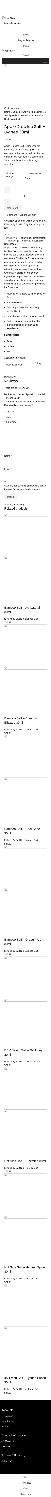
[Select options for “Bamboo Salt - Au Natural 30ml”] (7, 602)
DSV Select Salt (33, 1061)
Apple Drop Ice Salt (36, 221)
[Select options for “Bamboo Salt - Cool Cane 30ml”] (7, 823)
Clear (27, 178)
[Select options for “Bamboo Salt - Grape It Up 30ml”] (7, 934)
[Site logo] (9, 18)
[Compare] (23, 602)
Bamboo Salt (31, 619)
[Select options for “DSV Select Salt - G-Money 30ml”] (7, 1044)
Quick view (15, 602)
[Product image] (25, 577)
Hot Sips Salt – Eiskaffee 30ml (25, 1161)
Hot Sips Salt (31, 1168)
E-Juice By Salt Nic (21, 112)
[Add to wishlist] (30, 602)
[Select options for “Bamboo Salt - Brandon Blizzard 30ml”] (7, 712)
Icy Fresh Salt (32, 1389)
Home (7, 112)
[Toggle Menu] (45, 61)
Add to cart (13, 208)
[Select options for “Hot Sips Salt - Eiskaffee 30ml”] (7, 1155)
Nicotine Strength (10, 175)
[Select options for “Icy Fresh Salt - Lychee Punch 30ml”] (7, 1372)
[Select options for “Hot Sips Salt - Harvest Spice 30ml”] (7, 1261)
